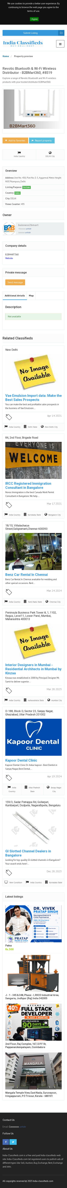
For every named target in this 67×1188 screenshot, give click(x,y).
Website (9, 258)
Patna (8, 945)
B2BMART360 (12, 254)
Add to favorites (16, 140)
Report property (43, 140)
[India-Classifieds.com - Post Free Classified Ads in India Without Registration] (24, 43)
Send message (15, 282)
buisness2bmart (28, 225)
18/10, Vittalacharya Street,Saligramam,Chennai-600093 (26, 527)
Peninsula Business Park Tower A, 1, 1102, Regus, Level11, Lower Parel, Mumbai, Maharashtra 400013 (31, 616)
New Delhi (11, 349)
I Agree (34, 19)
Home (6, 56)
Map (31, 295)
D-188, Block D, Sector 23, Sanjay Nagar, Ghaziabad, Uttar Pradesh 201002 (29, 712)
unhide (28, 229)
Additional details (15, 295)
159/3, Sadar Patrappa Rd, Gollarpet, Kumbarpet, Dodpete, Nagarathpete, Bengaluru (32, 803)
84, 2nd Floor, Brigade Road (21, 437)
